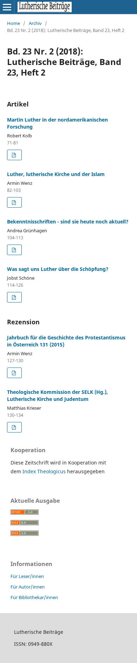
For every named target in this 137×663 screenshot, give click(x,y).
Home (13, 23)
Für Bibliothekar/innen (34, 597)
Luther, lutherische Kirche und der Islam (56, 174)
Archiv (35, 23)
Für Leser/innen (27, 576)
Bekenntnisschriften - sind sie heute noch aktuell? (68, 221)
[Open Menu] (7, 7)
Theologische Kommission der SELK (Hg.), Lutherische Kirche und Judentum (57, 395)
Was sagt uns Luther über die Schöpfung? (58, 269)
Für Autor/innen (28, 587)
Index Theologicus (44, 471)
